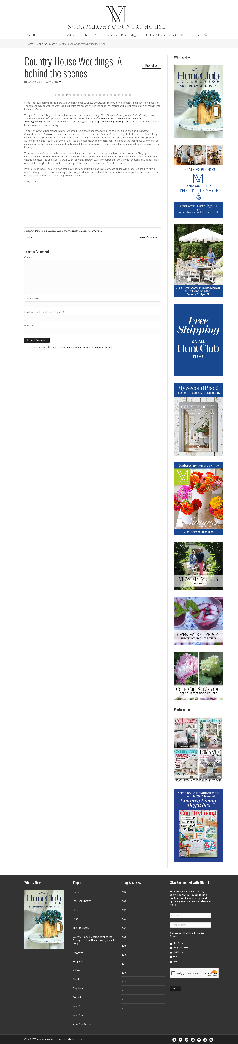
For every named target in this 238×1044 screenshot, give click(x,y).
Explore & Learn (155, 35)
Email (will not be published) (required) (44, 312)
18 (119, 95)
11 (93, 95)
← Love (28, 237)
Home (76, 892)
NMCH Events (94, 230)
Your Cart (78, 1006)
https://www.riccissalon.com (52, 134)
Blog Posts (178, 943)
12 (96, 95)
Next (165, 91)
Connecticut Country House (71, 230)
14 (104, 95)
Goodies (77, 979)
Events (176, 961)
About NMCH (177, 35)
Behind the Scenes (45, 230)
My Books (111, 35)
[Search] (206, 35)
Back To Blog (151, 65)
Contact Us (79, 997)
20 (126, 95)
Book (175, 956)
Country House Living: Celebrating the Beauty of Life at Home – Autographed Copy (93, 940)
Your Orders (79, 1015)
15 (107, 95)
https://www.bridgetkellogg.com (112, 121)
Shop (75, 918)
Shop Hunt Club (35, 35)
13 (100, 95)
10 (89, 95)
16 (111, 95)
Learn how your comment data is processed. (89, 347)
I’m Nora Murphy (82, 900)
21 (130, 95)
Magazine (136, 35)
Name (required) (32, 298)
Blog (123, 35)
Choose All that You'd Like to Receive (187, 935)
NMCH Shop (178, 952)
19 (122, 95)
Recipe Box (79, 961)
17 (115, 95)
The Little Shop (92, 35)
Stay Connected (81, 988)
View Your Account (82, 1024)
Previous (20, 91)
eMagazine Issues (181, 947)
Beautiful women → (150, 237)
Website (28, 325)
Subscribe (194, 35)
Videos (76, 970)
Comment (29, 257)
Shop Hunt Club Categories (64, 35)
